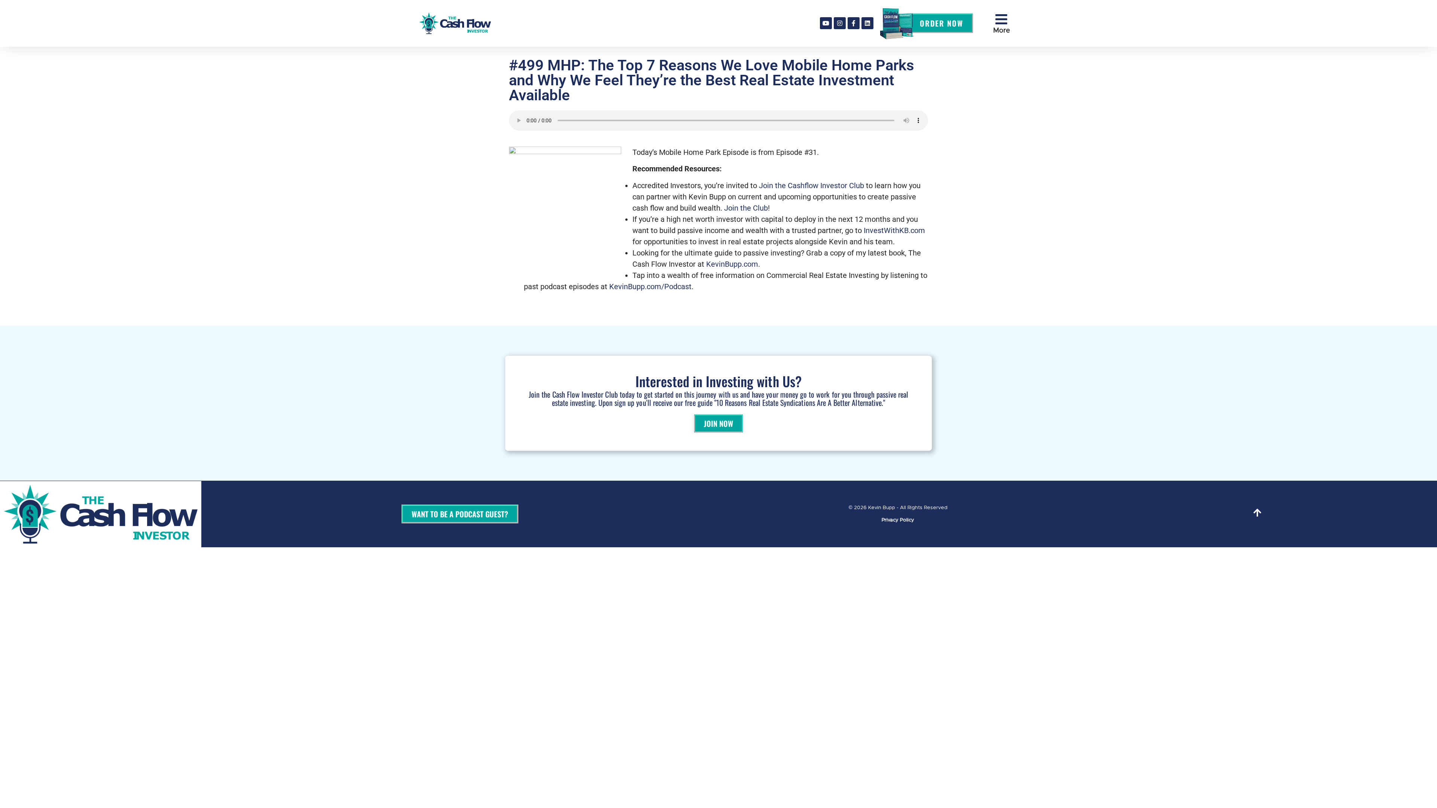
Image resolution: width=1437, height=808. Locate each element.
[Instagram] (840, 23)
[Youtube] (826, 23)
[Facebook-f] (854, 23)
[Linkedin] (867, 23)
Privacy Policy (898, 520)
